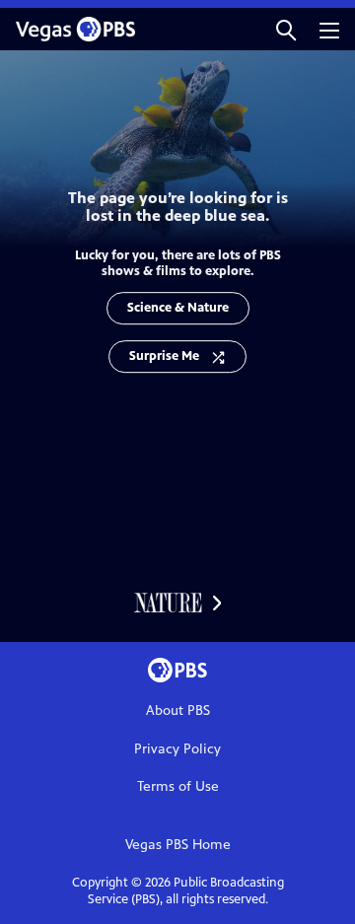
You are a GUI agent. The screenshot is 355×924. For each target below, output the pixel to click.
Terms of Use (178, 786)
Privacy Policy (177, 749)
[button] (286, 29)
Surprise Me (164, 356)
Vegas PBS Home (178, 844)
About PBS (178, 710)
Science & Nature (178, 308)
